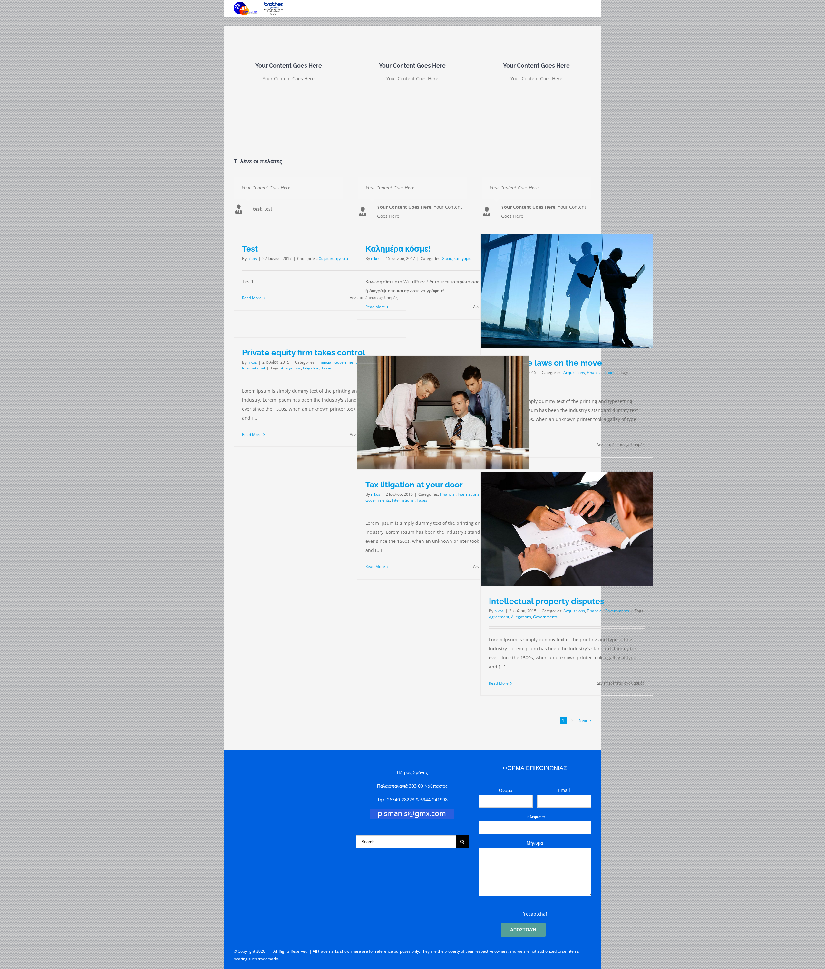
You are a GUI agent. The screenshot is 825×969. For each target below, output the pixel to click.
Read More (252, 298)
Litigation (311, 368)
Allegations (291, 368)
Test (250, 249)
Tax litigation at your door (414, 484)
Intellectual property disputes (546, 601)
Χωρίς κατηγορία (333, 258)
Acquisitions (574, 372)
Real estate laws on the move (545, 363)
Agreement (499, 616)
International (253, 368)
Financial (595, 372)
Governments (346, 362)
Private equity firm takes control (303, 352)
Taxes (610, 372)
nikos (252, 258)
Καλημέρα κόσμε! (398, 249)
